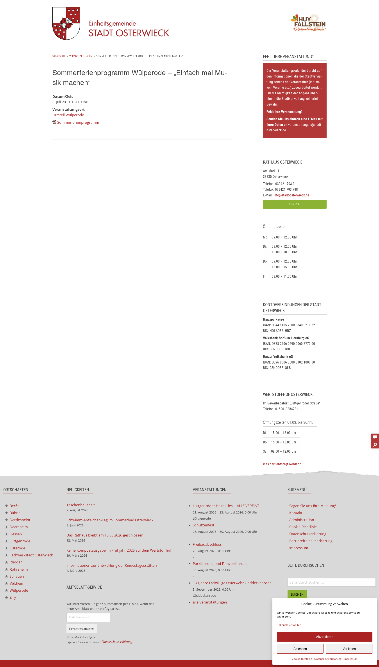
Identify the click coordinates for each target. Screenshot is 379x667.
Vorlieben (349, 649)
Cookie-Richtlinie (302, 659)
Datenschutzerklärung (327, 659)
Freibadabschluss (207, 544)
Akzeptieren (324, 637)
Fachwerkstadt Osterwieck (31, 555)
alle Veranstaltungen (210, 602)
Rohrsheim (18, 569)
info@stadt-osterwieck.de (291, 195)
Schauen (16, 576)
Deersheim (18, 526)
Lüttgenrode (19, 541)
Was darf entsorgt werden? (282, 464)
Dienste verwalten (290, 625)
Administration (301, 519)
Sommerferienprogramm (78, 122)
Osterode (17, 548)
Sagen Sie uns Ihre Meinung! (312, 505)
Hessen (15, 534)
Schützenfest (203, 525)
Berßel (14, 505)
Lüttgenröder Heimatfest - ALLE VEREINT (226, 505)
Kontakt (295, 204)
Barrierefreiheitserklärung (311, 540)
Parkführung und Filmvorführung (220, 563)
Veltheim (16, 583)
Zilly (12, 597)
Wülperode (18, 590)
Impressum (351, 659)
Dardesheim (19, 519)
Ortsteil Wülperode (68, 115)
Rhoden (16, 562)
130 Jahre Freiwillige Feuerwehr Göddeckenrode (232, 583)
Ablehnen (300, 649)
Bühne (14, 512)
